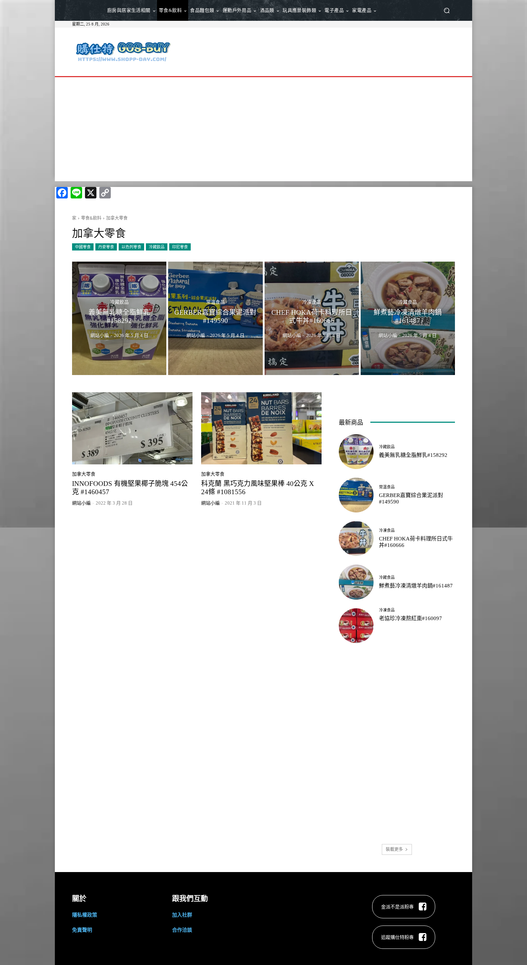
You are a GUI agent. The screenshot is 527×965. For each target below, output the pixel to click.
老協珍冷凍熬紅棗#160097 (410, 618)
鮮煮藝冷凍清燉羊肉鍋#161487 (416, 586)
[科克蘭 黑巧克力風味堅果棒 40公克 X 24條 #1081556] (261, 428)
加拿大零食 (83, 474)
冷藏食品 (407, 302)
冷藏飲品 (157, 246)
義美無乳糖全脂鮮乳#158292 (413, 455)
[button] (446, 10)
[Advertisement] (323, 51)
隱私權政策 (84, 915)
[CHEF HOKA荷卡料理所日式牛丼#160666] (312, 318)
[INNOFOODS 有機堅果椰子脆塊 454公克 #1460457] (132, 428)
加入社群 (182, 915)
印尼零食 (180, 246)
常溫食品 (215, 302)
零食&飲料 (91, 218)
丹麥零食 (106, 246)
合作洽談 (182, 930)
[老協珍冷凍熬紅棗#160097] (356, 625)
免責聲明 (82, 930)
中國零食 (83, 246)
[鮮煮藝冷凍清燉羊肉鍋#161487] (408, 318)
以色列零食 (131, 246)
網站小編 (81, 503)
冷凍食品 (311, 302)
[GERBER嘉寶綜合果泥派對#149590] (215, 318)
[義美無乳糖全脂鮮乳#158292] (119, 318)
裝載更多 (394, 849)
